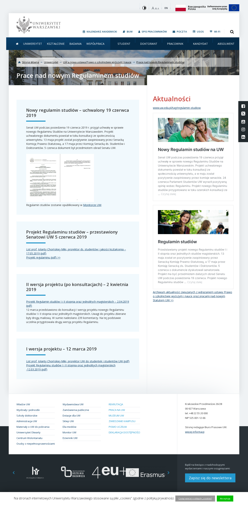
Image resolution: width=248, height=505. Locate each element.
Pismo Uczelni (118, 427)
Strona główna (30, 62)
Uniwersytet (32, 44)
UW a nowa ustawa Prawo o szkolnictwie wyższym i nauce (97, 62)
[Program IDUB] (72, 473)
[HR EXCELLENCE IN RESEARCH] (35, 473)
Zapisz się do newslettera (210, 478)
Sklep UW (68, 421)
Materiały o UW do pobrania (32, 427)
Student (124, 44)
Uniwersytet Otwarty (28, 432)
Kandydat (200, 44)
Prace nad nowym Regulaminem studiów (160, 62)
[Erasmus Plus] (147, 473)
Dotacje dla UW (71, 415)
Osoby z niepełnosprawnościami (35, 443)
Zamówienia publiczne (76, 410)
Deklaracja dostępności (124, 432)
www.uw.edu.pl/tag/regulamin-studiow (177, 108)
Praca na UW (117, 410)
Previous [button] (12, 472)
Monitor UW (69, 432)
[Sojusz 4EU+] (110, 473)
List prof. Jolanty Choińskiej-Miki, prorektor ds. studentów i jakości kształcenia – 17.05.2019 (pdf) (76, 251)
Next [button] (170, 472)
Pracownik (175, 44)
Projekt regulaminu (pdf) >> (43, 257)
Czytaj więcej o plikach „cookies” (195, 498)
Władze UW (23, 404)
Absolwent (226, 44)
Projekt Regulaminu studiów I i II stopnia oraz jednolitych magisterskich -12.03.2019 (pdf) (70, 367)
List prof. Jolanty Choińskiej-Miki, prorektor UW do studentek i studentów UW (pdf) (77, 361)
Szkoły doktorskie (26, 415)
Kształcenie (56, 44)
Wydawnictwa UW (73, 404)
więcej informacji (194, 432)
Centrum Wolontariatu (29, 438)
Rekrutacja (116, 404)
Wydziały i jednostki (28, 410)
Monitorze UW (92, 205)
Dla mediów (69, 427)
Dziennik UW (70, 438)
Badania (75, 44)
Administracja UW (26, 421)
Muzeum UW (116, 415)
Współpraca (95, 44)
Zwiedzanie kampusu (122, 421)
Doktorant (148, 44)
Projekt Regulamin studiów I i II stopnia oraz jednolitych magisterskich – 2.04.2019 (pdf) (77, 303)
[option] (35, 473)
